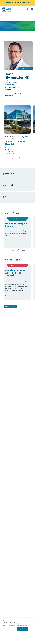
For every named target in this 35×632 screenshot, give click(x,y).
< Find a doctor (8, 38)
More (7, 239)
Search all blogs (10, 306)
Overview (9, 173)
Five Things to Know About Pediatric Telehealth (15, 272)
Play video (25, 68)
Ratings (8, 197)
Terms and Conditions (22, 624)
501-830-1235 (9, 84)
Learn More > (21, 4)
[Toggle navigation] (32, 9)
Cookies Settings (10, 629)
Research (9, 185)
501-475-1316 (9, 89)
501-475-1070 (9, 95)
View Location (9, 153)
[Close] (32, 621)
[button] (33, 2)
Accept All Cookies (23, 629)
